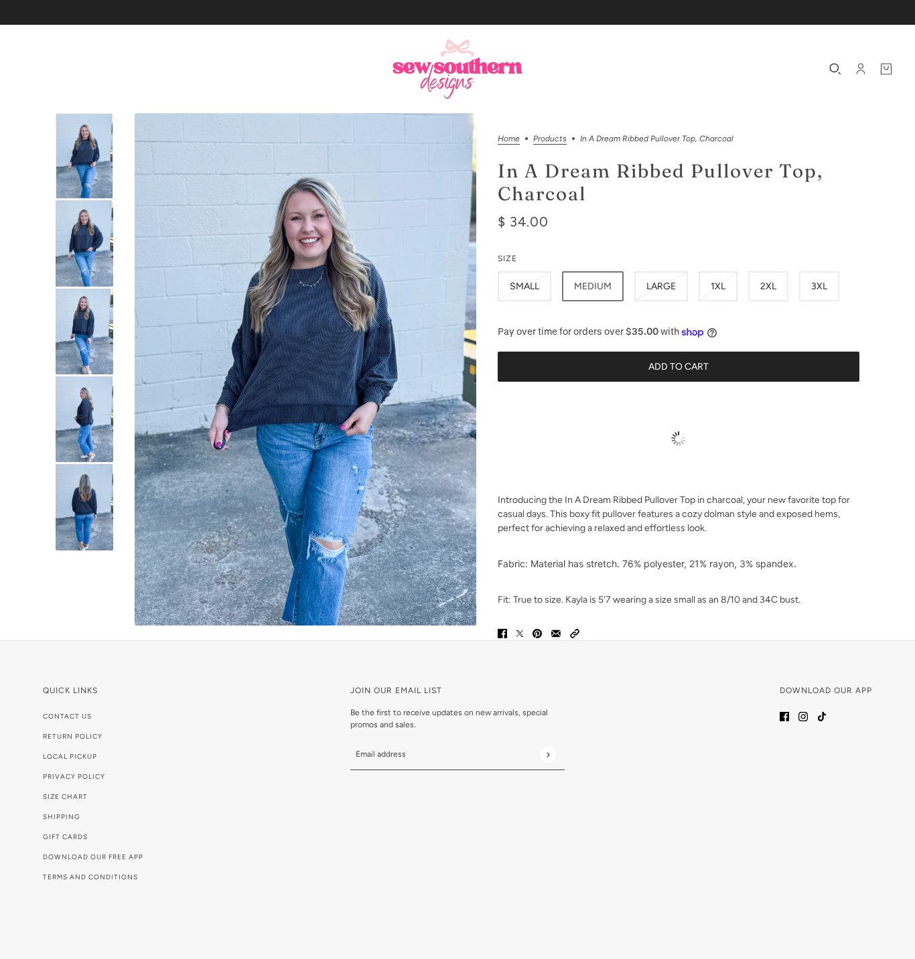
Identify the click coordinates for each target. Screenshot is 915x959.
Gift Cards (65, 836)
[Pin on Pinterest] (537, 633)
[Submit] (548, 754)
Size (507, 258)
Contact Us (67, 716)
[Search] (835, 69)
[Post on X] (520, 633)
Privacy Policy (74, 776)
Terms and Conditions (90, 877)
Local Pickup (70, 756)
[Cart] (886, 69)
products (550, 139)
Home (509, 139)
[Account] (860, 69)
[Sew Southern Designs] (457, 68)
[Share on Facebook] (502, 633)
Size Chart (65, 796)
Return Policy (72, 736)
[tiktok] (822, 715)
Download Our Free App (93, 857)
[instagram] (803, 715)
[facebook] (784, 715)
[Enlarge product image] (305, 369)
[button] (575, 633)
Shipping (61, 816)
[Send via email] (556, 633)
